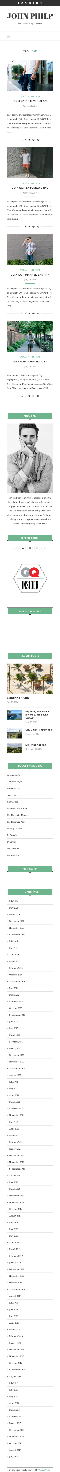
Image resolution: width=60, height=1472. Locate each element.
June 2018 (13, 1309)
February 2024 (16, 1001)
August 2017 (15, 1376)
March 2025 (14, 961)
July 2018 (13, 1302)
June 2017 (13, 1389)
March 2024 (14, 994)
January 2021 (15, 1148)
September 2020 (17, 1168)
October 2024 (15, 974)
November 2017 (16, 1356)
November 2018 (16, 1275)
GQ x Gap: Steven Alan (30, 101)
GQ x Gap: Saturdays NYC (30, 187)
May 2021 (13, 1121)
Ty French (12, 835)
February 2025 (16, 968)
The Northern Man (16, 821)
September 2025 (17, 934)
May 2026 (13, 907)
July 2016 (13, 1456)
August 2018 (15, 1295)
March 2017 (14, 1409)
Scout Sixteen (13, 794)
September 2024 (17, 981)
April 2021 (14, 1128)
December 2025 (16, 921)
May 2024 (13, 988)
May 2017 (13, 1396)
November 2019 (16, 1202)
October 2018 (15, 1282)
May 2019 (13, 1235)
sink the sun (12, 801)
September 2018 (17, 1289)
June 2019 (13, 1229)
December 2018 (16, 1269)
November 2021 (16, 1115)
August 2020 (15, 1175)
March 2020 (14, 1188)
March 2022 (14, 1101)
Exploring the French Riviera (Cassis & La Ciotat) (37, 714)
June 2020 (13, 1182)
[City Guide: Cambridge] (14, 729)
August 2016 (15, 1450)
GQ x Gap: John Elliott (30, 361)
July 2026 (13, 900)
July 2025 (13, 941)
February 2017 (16, 1416)
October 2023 (15, 1008)
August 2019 (15, 1215)
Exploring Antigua (35, 744)
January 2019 (15, 1262)
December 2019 (16, 1195)
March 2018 (14, 1329)
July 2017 (13, 1382)
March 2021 (14, 1135)
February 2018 (16, 1336)
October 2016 (15, 1443)
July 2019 (13, 1222)
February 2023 (16, 1041)
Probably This (13, 788)
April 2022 (14, 1095)
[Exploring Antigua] (14, 744)
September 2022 (17, 1068)
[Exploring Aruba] (30, 664)
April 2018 (14, 1322)
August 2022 (15, 1075)
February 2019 (16, 1255)
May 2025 (13, 947)
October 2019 (15, 1208)
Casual (23, 96)
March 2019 (14, 1249)
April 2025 (14, 954)
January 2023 (15, 1048)
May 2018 (13, 1316)
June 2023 (13, 1021)
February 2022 (16, 1108)
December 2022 (16, 1055)
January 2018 (15, 1342)
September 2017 (17, 1369)
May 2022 (13, 1088)
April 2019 (14, 1242)
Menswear (35, 96)
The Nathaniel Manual (17, 815)
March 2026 (14, 914)
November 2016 (16, 1436)
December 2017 (16, 1349)
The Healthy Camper (17, 808)
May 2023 (13, 1028)
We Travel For (13, 848)
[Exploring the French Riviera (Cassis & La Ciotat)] (14, 711)
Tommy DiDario (14, 828)
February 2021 (16, 1142)
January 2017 (15, 1423)
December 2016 (16, 1429)
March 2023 (14, 1034)
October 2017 (15, 1363)
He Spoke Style (14, 781)
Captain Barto (13, 774)
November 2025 (16, 927)
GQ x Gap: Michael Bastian (30, 274)
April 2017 (14, 1403)
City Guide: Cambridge (38, 729)
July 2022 (13, 1081)
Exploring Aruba (18, 697)
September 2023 (17, 1014)
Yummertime (13, 855)
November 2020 (16, 1162)
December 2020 (16, 1155)
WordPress (44, 1469)
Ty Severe (11, 841)
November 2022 (16, 1061)
